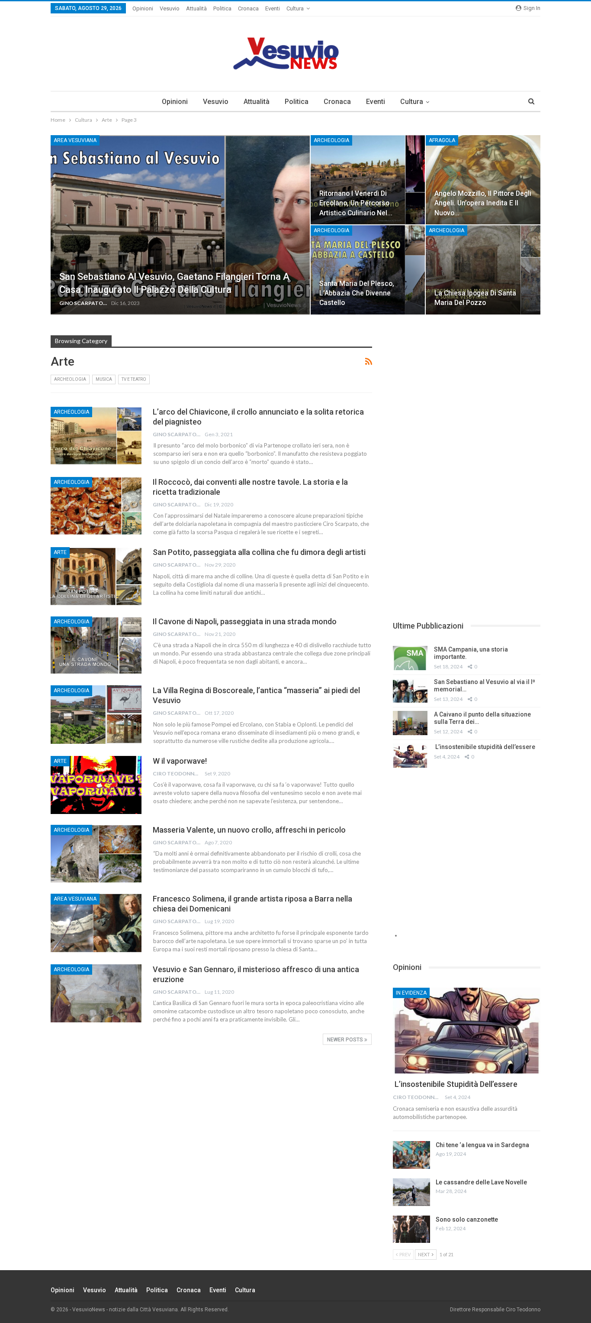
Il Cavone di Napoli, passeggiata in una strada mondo (245, 621)
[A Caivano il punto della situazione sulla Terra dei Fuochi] (410, 723)
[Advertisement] (466, 396)
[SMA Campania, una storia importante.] (410, 658)
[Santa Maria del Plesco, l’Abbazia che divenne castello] (368, 270)
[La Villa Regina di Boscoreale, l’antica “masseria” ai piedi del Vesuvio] (96, 714)
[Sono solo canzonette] (411, 1229)
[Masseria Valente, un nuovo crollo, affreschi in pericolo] (96, 854)
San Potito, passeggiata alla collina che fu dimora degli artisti (259, 552)
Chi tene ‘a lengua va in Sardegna (482, 1144)
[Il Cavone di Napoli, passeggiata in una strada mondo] (96, 645)
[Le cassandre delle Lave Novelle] (411, 1192)
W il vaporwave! (180, 760)
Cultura (295, 8)
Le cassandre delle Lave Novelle (481, 1182)
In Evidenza (411, 993)
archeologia (331, 140)
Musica (104, 379)
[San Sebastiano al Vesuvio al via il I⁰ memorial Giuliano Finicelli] (410, 690)
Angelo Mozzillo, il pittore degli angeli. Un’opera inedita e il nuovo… (482, 203)
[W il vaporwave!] (96, 785)
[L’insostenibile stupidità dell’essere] (410, 755)
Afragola (442, 140)
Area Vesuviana (75, 140)
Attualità (196, 8)
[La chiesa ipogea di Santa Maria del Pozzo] (483, 270)
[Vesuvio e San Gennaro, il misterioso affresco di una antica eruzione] (96, 993)
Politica (222, 8)
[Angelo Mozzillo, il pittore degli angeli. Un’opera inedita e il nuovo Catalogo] (483, 180)
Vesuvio (170, 8)
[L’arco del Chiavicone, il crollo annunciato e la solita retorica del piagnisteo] (96, 436)
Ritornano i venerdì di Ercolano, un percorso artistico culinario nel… (355, 203)
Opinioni (142, 8)
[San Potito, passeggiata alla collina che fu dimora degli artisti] (96, 576)
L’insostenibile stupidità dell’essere (484, 746)
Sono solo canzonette (467, 1219)
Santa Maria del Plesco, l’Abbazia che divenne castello (356, 293)
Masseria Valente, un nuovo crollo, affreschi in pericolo (249, 829)
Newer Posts (345, 1040)
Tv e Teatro (134, 379)
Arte (60, 552)
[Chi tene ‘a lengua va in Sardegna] (411, 1155)
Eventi (272, 8)
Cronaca (248, 8)
